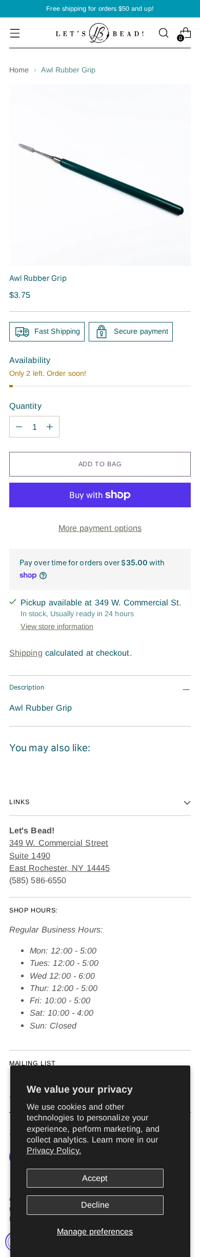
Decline (95, 1204)
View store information (57, 626)
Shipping (26, 652)
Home (19, 70)
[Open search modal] (163, 33)
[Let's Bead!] (100, 32)
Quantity (25, 405)
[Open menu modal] (14, 33)
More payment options (100, 527)
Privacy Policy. (54, 1150)
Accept (95, 1178)
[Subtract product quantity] (19, 426)
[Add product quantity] (50, 426)
